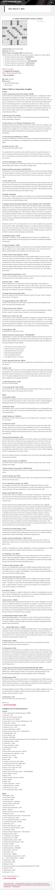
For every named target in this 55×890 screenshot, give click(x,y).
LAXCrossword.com (11, 1)
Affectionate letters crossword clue (24, 883)
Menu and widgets (51, 4)
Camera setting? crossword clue (41, 883)
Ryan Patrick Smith (9, 883)
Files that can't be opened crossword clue (14, 885)
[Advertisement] (40, 32)
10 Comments (16, 886)
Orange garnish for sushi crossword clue (34, 885)
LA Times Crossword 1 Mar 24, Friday (27, 19)
